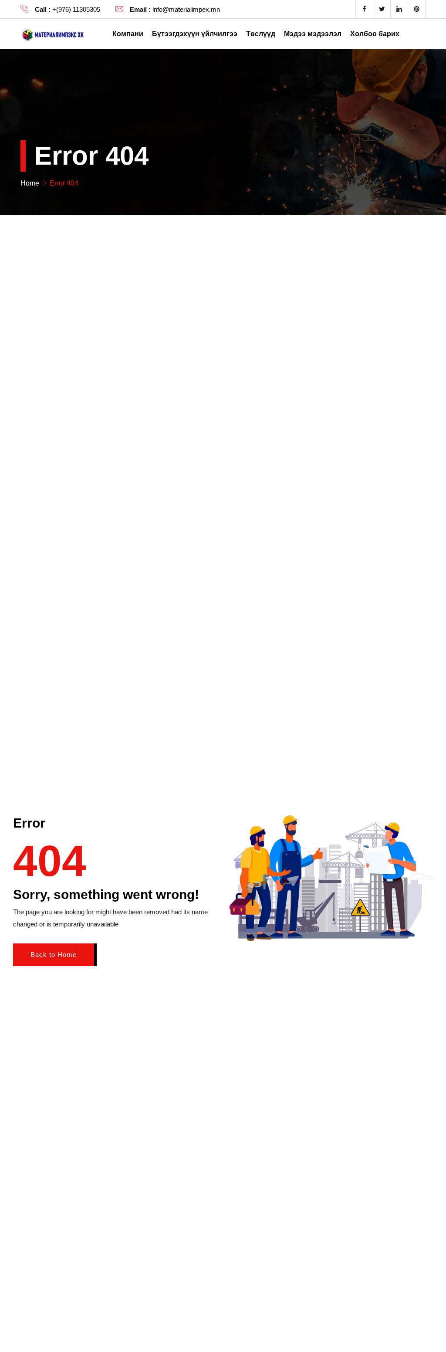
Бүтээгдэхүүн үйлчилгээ (194, 33)
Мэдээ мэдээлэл (312, 33)
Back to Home (53, 954)
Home (29, 183)
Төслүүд (260, 33)
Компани (127, 33)
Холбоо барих (374, 33)
